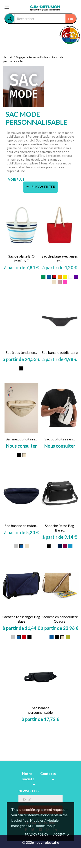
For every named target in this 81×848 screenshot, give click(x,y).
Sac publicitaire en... (60, 439)
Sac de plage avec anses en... (60, 258)
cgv (39, 842)
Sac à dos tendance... (21, 352)
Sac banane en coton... (21, 525)
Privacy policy (36, 834)
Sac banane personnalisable (40, 710)
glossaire (52, 842)
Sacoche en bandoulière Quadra (60, 619)
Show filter (43, 186)
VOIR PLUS (16, 179)
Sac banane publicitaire (60, 352)
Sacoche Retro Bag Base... (59, 527)
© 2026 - (29, 842)
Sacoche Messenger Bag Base (21, 619)
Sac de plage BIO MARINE (21, 258)
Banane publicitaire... (21, 439)
